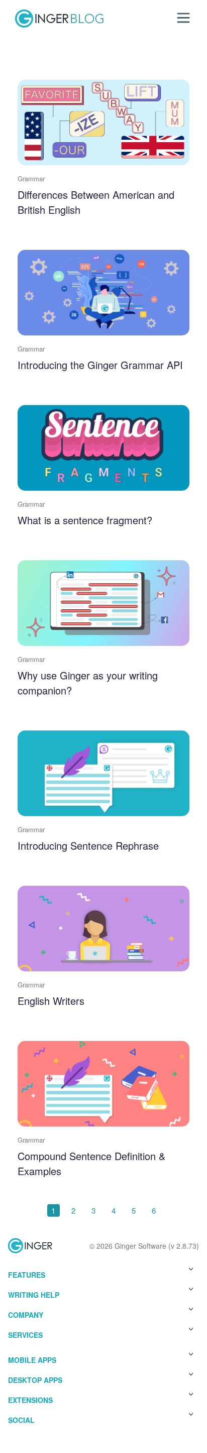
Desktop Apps (35, 1380)
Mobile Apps (32, 1360)
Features (26, 1275)
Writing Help (33, 1295)
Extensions (30, 1400)
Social (21, 1420)
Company (25, 1315)
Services (25, 1335)
